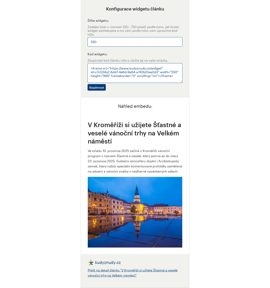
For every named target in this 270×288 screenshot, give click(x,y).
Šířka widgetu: (98, 20)
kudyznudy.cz (108, 262)
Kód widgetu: (98, 54)
